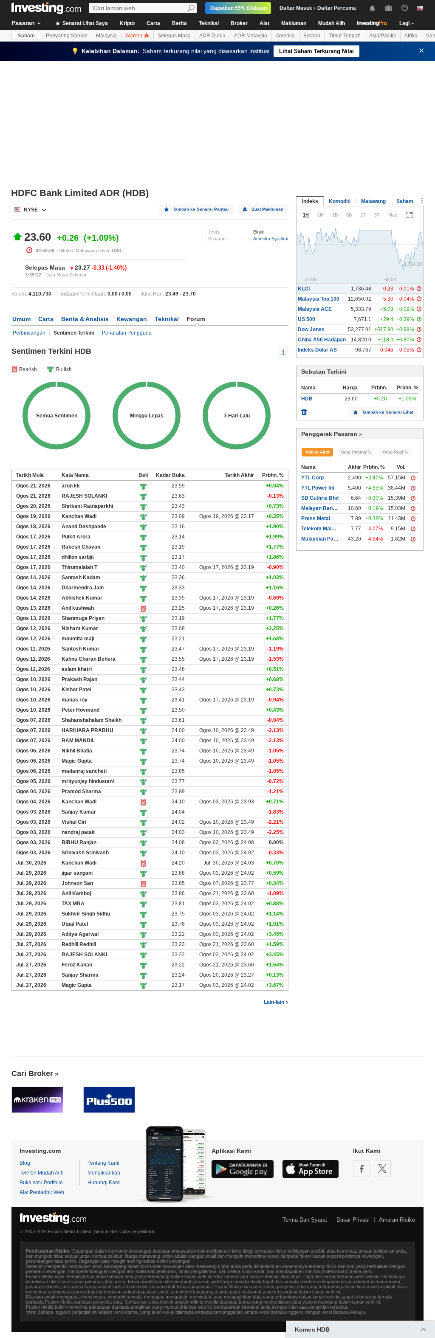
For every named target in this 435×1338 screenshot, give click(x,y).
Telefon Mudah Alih (42, 1173)
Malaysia (106, 36)
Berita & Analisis (85, 318)
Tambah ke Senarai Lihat (387, 412)
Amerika (285, 36)
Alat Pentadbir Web (42, 1192)
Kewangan (131, 318)
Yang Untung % (355, 452)
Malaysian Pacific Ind (326, 539)
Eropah (311, 36)
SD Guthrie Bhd (320, 498)
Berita (179, 23)
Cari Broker (32, 1073)
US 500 (306, 319)
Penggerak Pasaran (329, 434)
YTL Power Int (317, 488)
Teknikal (209, 23)
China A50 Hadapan (322, 340)
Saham (26, 36)
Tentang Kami (103, 1163)
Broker (239, 23)
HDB (307, 399)
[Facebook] (361, 1168)
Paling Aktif (317, 452)
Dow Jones (311, 329)
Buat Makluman (267, 209)
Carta (153, 23)
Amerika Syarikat (270, 238)
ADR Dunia (212, 36)
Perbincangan (29, 333)
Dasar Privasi (353, 1220)
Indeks (310, 201)
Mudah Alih (331, 23)
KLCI (304, 289)
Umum (21, 318)
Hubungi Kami (104, 1183)
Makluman (293, 23)
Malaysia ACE (315, 309)
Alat (264, 23)
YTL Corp (312, 478)
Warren (134, 36)
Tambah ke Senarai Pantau (201, 209)
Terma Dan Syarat (304, 1220)
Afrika (411, 36)
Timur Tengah (345, 36)
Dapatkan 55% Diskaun (238, 8)
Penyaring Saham (67, 36)
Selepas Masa (174, 36)
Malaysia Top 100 (318, 299)
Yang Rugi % (395, 452)
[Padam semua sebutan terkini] (304, 410)
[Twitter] (382, 1168)
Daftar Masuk (296, 8)
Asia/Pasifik (382, 36)
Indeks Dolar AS (317, 350)
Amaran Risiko (397, 1220)
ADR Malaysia (250, 36)
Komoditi (339, 201)
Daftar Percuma (336, 8)
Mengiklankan (104, 1173)
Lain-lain (274, 1002)
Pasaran (23, 23)
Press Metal (315, 518)
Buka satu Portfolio (41, 1183)
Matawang (373, 201)
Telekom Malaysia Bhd (328, 529)
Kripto (127, 23)
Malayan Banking (322, 508)
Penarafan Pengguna (127, 333)
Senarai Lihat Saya (84, 23)
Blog (25, 1163)
